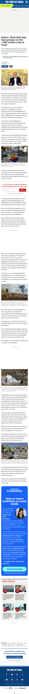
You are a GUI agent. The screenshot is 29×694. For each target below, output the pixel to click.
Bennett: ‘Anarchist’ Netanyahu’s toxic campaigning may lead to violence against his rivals (20, 597)
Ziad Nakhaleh (11, 645)
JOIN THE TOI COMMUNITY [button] (15, 657)
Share (5, 66)
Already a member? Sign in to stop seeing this (14, 573)
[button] (27, 2)
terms (21, 193)
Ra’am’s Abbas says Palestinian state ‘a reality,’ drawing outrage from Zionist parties (20, 616)
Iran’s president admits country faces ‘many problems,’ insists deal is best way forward (8, 616)
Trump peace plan (19, 644)
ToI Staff (5, 62)
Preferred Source (8, 57)
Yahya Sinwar (20, 643)
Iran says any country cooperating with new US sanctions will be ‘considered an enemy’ (8, 597)
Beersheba (4, 645)
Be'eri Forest (24, 645)
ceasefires (17, 645)
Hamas (25, 643)
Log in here (18, 660)
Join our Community (6, 5)
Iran (13, 644)
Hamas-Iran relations (6, 644)
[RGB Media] (11, 688)
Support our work (14, 569)
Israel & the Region (11, 643)
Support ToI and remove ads (22, 5)
